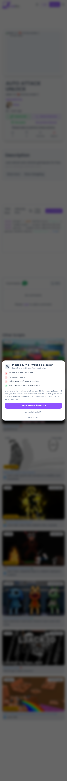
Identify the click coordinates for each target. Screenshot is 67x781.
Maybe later (33, 417)
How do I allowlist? (32, 412)
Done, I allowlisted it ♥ (33, 405)
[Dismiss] (62, 363)
